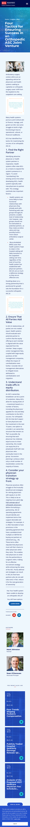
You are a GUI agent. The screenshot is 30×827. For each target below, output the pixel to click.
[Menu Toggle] (27, 3)
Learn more (17, 819)
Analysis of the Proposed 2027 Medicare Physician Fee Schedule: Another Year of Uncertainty (15, 786)
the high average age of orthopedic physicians (14, 502)
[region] (15, 816)
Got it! (15, 823)
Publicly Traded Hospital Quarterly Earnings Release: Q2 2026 (14, 749)
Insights (12, 19)
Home (7, 19)
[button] (9, 615)
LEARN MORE (15, 604)
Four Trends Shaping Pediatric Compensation (14, 712)
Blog (18, 19)
